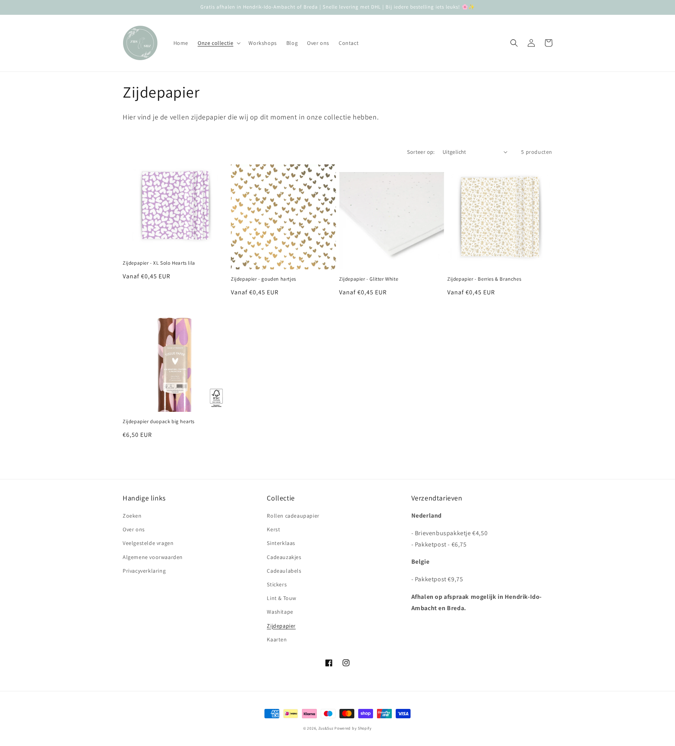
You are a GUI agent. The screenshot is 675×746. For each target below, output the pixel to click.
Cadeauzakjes (284, 557)
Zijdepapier (281, 625)
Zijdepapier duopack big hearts (159, 421)
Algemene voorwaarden (153, 557)
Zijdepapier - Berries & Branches (484, 279)
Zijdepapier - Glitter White (368, 279)
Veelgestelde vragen (148, 543)
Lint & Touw (281, 598)
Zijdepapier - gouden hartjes (263, 279)
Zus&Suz (326, 728)
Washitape (280, 611)
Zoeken (132, 515)
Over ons (134, 529)
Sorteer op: (420, 151)
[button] (218, 43)
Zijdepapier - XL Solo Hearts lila (159, 263)
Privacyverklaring (144, 570)
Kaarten (277, 639)
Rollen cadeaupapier (293, 515)
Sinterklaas (281, 543)
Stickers (277, 584)
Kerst (273, 529)
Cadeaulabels (284, 570)
